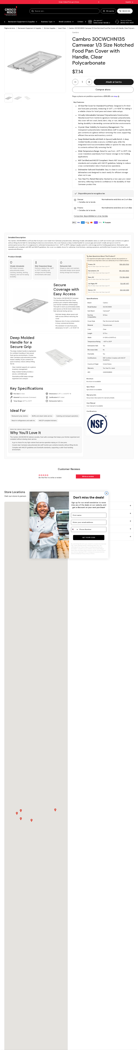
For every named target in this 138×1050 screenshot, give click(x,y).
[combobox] (74, 529)
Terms (92, 553)
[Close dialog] (106, 493)
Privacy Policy (85, 553)
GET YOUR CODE (88, 537)
